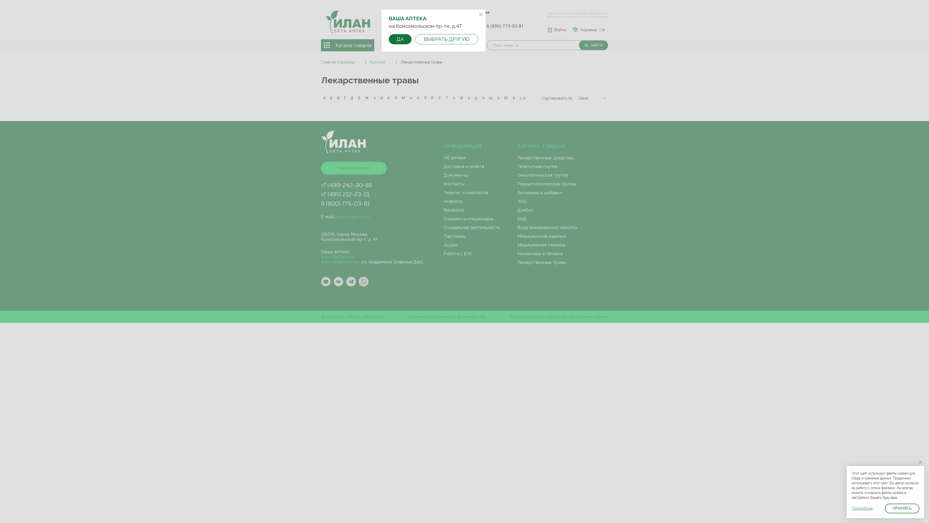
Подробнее (862, 508)
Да (400, 39)
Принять (902, 508)
